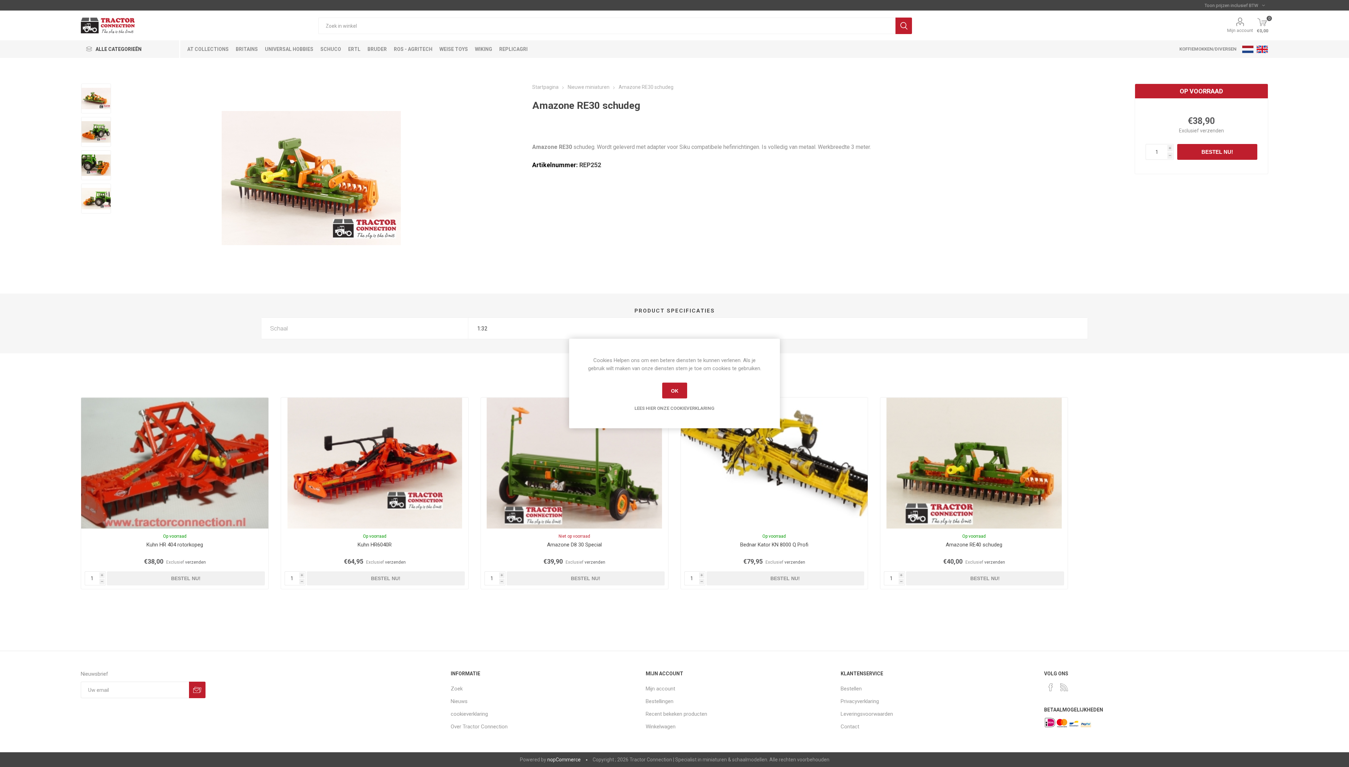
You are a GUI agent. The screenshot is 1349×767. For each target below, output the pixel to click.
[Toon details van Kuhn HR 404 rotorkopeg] (174, 463)
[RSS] (1064, 687)
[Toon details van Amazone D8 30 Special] (574, 463)
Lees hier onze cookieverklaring (674, 408)
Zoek (903, 26)
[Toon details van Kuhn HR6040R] (374, 463)
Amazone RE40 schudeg (974, 545)
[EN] (1262, 49)
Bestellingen (659, 701)
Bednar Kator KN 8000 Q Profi (774, 545)
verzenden (1212, 130)
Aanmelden (197, 690)
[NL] (1247, 49)
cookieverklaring (469, 714)
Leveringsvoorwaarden (867, 714)
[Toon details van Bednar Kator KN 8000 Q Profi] (774, 463)
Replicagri (513, 49)
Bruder (377, 49)
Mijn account (1240, 30)
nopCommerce (564, 759)
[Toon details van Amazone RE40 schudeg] (974, 463)
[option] (96, 98)
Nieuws (459, 701)
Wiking (483, 49)
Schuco (330, 49)
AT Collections (208, 49)
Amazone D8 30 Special (574, 545)
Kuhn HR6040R (375, 545)
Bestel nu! (1217, 152)
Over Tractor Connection (479, 726)
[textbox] (606, 26)
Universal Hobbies (289, 49)
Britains (247, 49)
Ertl (354, 49)
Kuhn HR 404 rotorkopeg (174, 545)
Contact (850, 726)
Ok (674, 390)
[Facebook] (1050, 687)
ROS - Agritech (413, 49)
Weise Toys (453, 49)
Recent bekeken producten (676, 714)
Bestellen (851, 689)
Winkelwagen (661, 726)
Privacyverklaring (860, 701)
